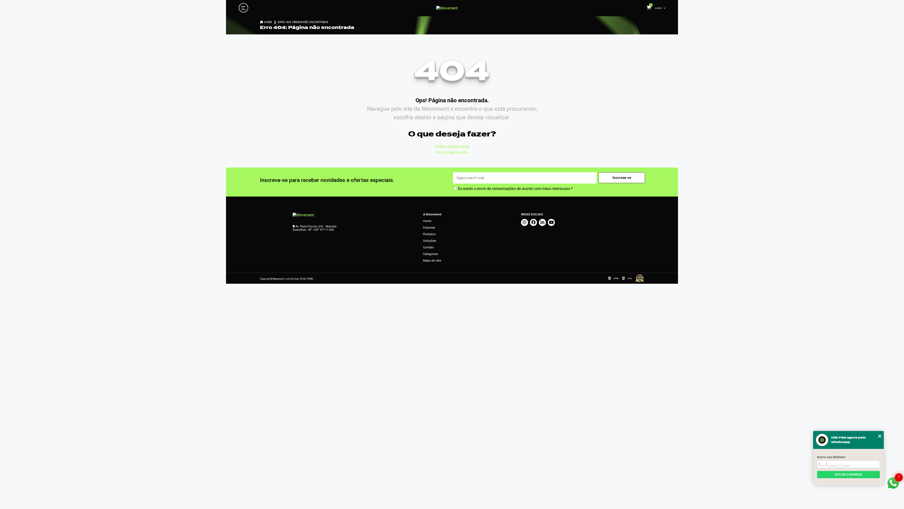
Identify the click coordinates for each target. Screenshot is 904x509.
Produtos (429, 234)
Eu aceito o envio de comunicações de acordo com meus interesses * (515, 188)
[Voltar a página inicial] (447, 8)
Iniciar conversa (848, 474)
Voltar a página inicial (452, 146)
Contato (428, 247)
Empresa (429, 227)
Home (268, 22)
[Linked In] (542, 222)
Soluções (429, 240)
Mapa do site (432, 260)
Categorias (430, 254)
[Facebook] (533, 222)
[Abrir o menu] (243, 8)
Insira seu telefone (831, 457)
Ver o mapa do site (452, 152)
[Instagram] (524, 222)
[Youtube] (551, 222)
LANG (658, 8)
